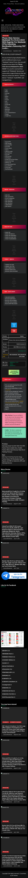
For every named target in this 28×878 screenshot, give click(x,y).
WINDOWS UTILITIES (8, 694)
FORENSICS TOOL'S (7, 657)
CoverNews (23, 873)
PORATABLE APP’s (7, 672)
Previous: (13, 448)
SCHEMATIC (5, 678)
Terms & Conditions (19, 3)
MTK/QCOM (5, 35)
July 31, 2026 (17, 538)
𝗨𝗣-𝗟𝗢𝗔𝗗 (22, 356)
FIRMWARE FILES (7, 653)
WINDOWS (5, 687)
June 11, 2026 (17, 865)
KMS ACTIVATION (7, 666)
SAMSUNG (5, 675)
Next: (13, 459)
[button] (2, 20)
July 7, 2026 (16, 568)
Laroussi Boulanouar (7, 50)
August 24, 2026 (17, 734)
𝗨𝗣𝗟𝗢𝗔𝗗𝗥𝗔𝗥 (13, 354)
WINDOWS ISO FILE (7, 691)
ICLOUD (4, 663)
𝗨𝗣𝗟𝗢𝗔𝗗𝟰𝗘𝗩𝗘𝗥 (22, 354)
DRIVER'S (4, 650)
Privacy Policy (10, 3)
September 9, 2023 (17, 50)
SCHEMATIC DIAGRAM (8, 681)
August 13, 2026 (17, 503)
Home (5, 3)
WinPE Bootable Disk (8, 697)
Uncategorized (6, 684)
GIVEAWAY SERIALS (7, 660)
